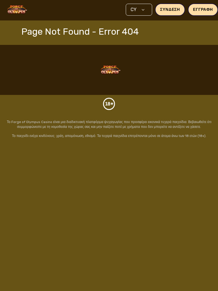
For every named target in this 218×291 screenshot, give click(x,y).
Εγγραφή (203, 9)
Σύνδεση (170, 9)
